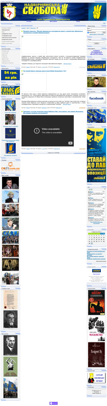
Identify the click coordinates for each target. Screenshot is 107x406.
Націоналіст (44, 107)
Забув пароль (93, 34)
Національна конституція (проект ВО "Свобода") (10, 141)
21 (103, 239)
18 (96, 239)
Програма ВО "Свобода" (10, 155)
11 (96, 237)
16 (91, 239)
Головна (23, 28)
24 (94, 241)
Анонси (4, 53)
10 (94, 237)
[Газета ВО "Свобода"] (10, 79)
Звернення (5, 61)
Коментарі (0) (57, 67)
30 (91, 243)
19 (99, 239)
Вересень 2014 (97, 232)
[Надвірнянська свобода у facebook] (96, 103)
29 (89, 243)
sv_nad (43, 67)
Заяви (3, 57)
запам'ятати (92, 32)
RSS (104, 23)
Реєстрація (101, 34)
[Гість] (88, 189)
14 (103, 237)
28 (103, 241)
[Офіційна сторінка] (96, 70)
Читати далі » (67, 63)
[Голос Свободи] (10, 94)
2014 (28, 28)
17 (94, 239)
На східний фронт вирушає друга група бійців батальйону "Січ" (44, 71)
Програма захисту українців (10, 126)
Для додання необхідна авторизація (96, 222)
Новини (4, 51)
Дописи (4, 59)
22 (89, 241)
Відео (3, 55)
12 (99, 237)
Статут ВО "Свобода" (10, 112)
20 (101, 239)
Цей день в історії (6, 62)
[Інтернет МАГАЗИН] (10, 170)
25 (96, 241)
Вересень (33, 28)
